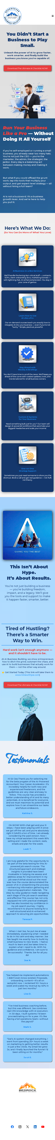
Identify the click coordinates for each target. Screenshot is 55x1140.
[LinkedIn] (35, 1127)
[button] (52, 16)
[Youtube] (43, 1127)
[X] (27, 1127)
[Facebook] (12, 1127)
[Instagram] (20, 1127)
